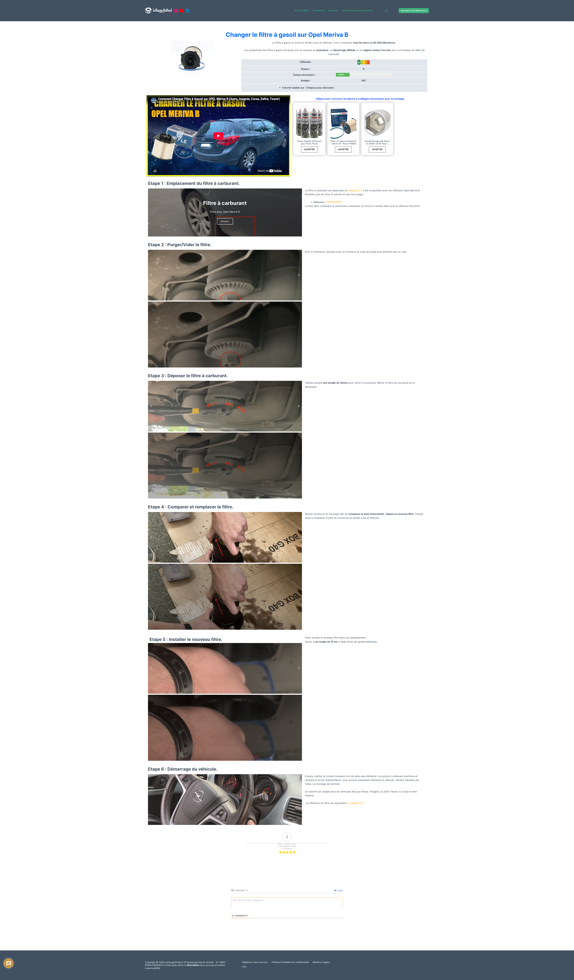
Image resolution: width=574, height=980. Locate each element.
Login (340, 890)
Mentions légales (321, 962)
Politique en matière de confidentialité (290, 962)
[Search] (386, 10)
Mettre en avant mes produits (357, 10)
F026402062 (333, 201)
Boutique (333, 10)
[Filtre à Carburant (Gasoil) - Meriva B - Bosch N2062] (343, 122)
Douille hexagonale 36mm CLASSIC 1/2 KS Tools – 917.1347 (377, 143)
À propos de (319, 10)
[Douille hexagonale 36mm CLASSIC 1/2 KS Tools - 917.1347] (377, 122)
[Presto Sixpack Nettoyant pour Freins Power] (309, 122)
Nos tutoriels (302, 10)
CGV (244, 966)
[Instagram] (176, 10)
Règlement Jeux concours (255, 962)
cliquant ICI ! (355, 190)
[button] (334, 87)
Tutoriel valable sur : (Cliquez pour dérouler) (308, 87)
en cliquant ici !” (356, 803)
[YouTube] (181, 10)
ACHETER (309, 149)
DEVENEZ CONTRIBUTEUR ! (414, 10)
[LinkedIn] (187, 10)
